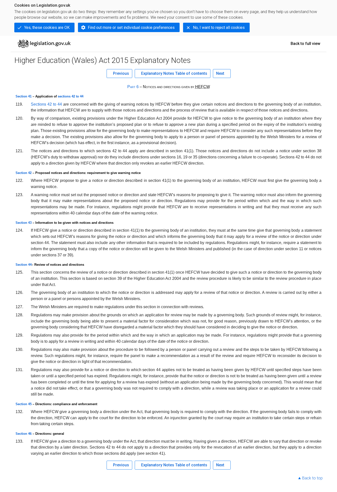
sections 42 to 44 (70, 96)
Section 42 (24, 173)
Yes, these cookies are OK (47, 27)
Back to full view (305, 43)
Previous (121, 73)
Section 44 (24, 264)
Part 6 (133, 87)
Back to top (312, 478)
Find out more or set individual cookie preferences (131, 27)
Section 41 (24, 96)
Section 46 (24, 433)
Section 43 (24, 223)
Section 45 (24, 404)
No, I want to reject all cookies (219, 27)
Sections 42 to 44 (46, 104)
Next (220, 73)
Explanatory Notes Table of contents (174, 73)
